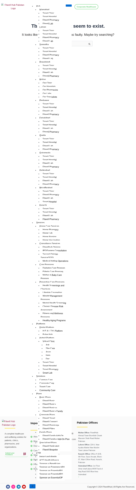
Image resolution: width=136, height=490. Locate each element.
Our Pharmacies (50, 90)
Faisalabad (44, 118)
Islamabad (44, 9)
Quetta (42, 135)
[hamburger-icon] (69, 5)
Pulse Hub (48, 334)
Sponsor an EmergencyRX (52, 467)
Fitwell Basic (49, 401)
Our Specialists (50, 97)
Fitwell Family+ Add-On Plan (56, 439)
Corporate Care (46, 383)
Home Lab (47, 233)
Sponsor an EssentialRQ (51, 474)
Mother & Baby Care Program (51, 277)
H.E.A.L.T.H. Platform (53, 331)
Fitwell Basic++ (50, 408)
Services (40, 223)
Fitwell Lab (48, 23)
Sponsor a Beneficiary (49, 463)
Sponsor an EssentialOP (51, 478)
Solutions (40, 376)
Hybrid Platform (46, 338)
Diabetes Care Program (54, 268)
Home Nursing (49, 237)
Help (48, 355)
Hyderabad (44, 170)
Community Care (47, 390)
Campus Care (46, 380)
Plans (39, 394)
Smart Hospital (50, 16)
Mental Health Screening (54, 303)
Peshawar (44, 100)
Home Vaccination (51, 240)
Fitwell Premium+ (51, 425)
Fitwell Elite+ (49, 429)
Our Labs (47, 93)
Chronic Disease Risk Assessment (52, 308)
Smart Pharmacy (50, 369)
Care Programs (46, 264)
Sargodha (44, 44)
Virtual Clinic (49, 341)
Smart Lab (47, 373)
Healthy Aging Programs (54, 320)
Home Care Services (49, 226)
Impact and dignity (48, 456)
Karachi (43, 205)
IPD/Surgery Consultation (55, 250)
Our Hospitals (49, 86)
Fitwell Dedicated (51, 446)
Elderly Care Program (53, 271)
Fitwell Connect (50, 422)
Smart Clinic (48, 31)
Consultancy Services (49, 243)
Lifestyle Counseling (52, 292)
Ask (47, 345)
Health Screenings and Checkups (52, 287)
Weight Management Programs (51, 298)
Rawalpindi (44, 62)
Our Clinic (47, 83)
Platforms (40, 324)
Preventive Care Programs (51, 282)
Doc (48, 359)
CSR (38, 453)
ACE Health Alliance (49, 460)
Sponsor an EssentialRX (51, 470)
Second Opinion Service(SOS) (49, 256)
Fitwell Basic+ (49, 404)
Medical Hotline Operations (55, 261)
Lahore (42, 27)
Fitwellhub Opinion (51, 247)
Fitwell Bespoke (50, 450)
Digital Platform (46, 327)
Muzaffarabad (45, 188)
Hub (38, 6)
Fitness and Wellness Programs (52, 315)
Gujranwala (44, 153)
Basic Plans (45, 397)
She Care (50, 348)
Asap (48, 352)
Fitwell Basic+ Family (53, 411)
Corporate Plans (47, 415)
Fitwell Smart (49, 418)
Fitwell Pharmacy (51, 20)
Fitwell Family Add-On (53, 436)
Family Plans (45, 432)
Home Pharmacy (50, 230)
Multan (42, 79)
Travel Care (44, 387)
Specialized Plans (48, 443)
